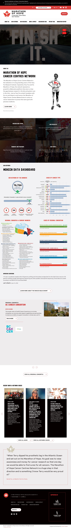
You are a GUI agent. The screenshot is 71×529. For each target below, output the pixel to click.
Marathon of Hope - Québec (17, 305)
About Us (7, 21)
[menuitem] (7, 22)
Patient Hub (52, 21)
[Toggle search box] (32, 7)
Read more (10, 320)
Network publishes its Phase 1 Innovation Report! (16, 1)
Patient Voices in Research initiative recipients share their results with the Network (57, 407)
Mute (64, 33)
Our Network (14, 21)
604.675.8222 (15, 496)
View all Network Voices (41, 440)
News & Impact (32, 21)
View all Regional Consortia (33, 374)
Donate (64, 13)
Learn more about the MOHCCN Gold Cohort (34, 290)
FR (56, 7)
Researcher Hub (43, 21)
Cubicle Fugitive (64, 526)
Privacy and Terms (7, 527)
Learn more (8, 106)
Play (64, 30)
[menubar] (35, 22)
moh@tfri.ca (23, 496)
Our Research (23, 21)
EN (54, 7)
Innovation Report (61, 21)
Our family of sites (42, 7)
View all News (22, 440)
